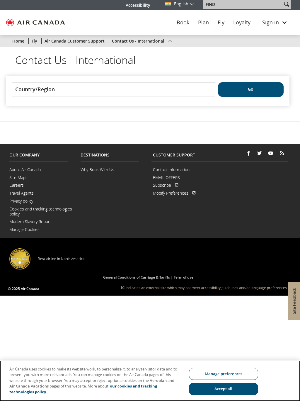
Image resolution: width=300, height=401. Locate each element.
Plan (203, 22)
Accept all (223, 388)
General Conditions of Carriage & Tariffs (136, 277)
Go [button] (250, 89)
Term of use (183, 277)
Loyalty (241, 22)
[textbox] (243, 4)
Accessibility (138, 5)
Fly (221, 22)
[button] (286, 4)
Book (183, 22)
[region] (150, 380)
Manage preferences (223, 373)
